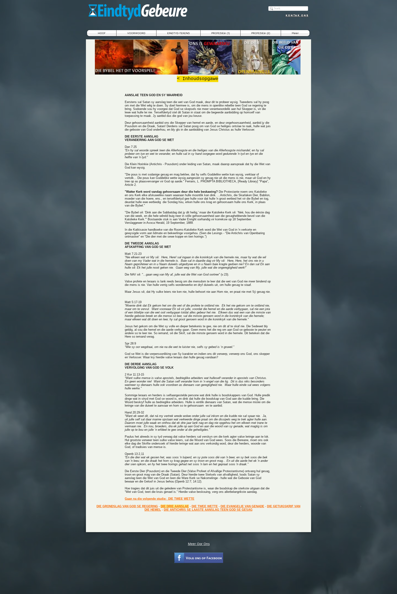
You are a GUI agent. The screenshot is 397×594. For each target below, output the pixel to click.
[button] (178, 33)
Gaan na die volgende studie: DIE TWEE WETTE (159, 498)
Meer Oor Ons (199, 544)
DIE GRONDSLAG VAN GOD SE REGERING (127, 506)
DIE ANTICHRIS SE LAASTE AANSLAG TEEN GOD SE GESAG (208, 509)
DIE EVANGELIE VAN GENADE (242, 506)
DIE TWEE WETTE (205, 506)
